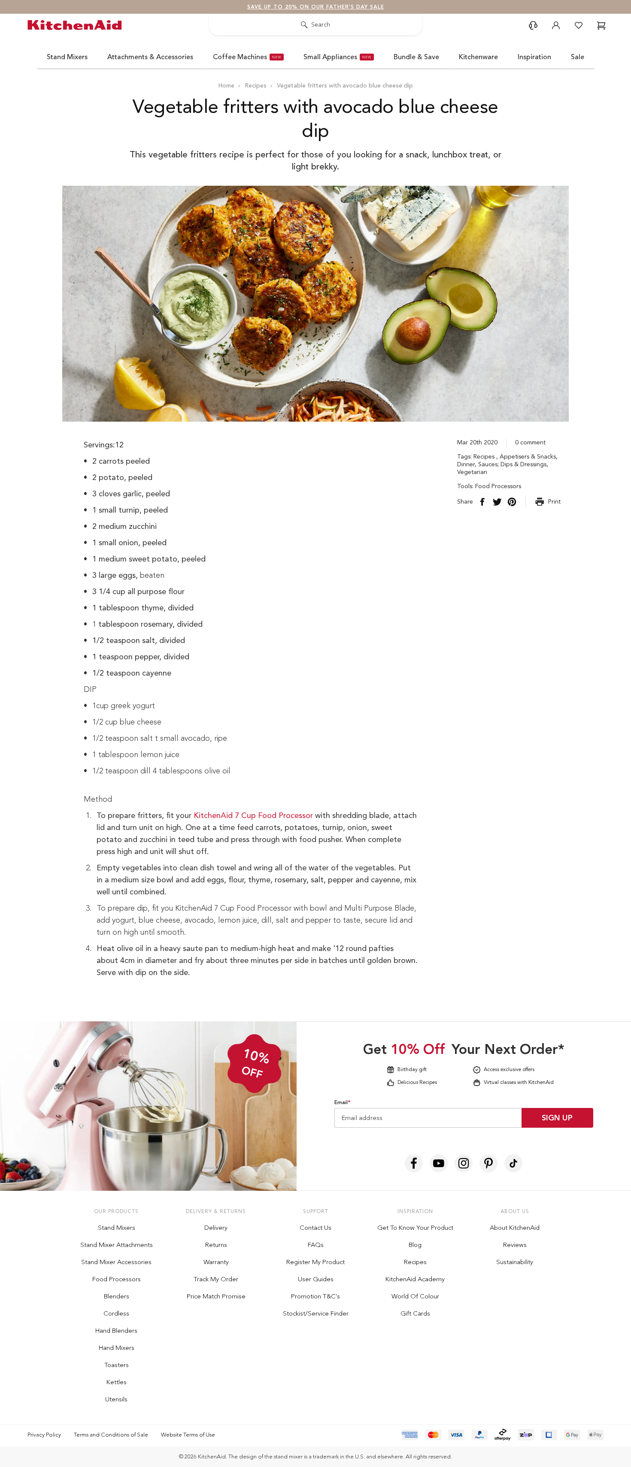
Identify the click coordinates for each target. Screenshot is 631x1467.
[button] (508, 612)
